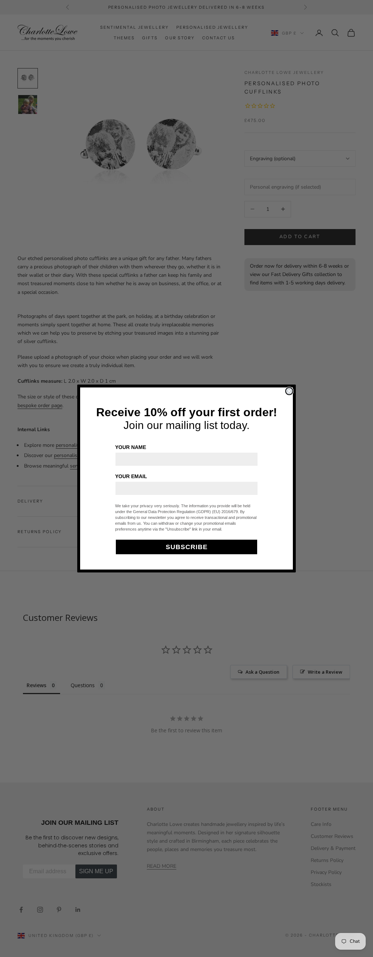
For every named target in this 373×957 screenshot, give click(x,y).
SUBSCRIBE (187, 547)
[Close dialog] (289, 391)
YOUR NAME (130, 447)
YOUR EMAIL (131, 476)
